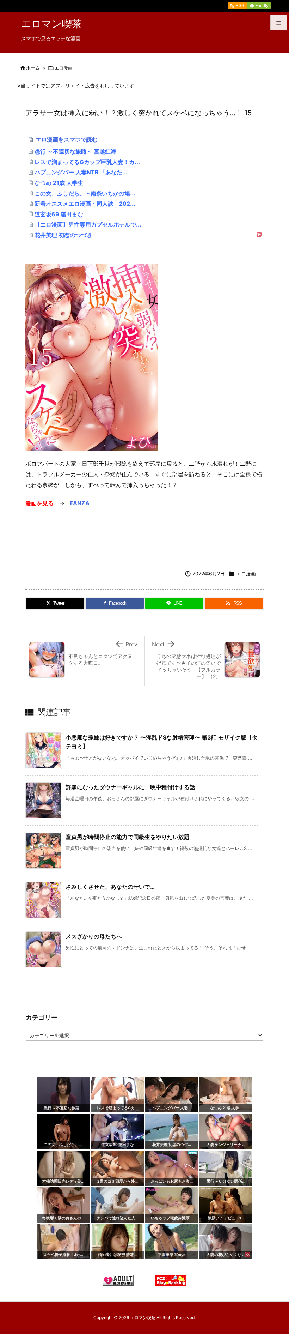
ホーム (33, 68)
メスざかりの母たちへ (94, 936)
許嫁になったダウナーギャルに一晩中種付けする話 (130, 787)
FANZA (80, 503)
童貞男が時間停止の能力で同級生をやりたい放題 (128, 836)
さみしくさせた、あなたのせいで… (110, 886)
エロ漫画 (63, 68)
